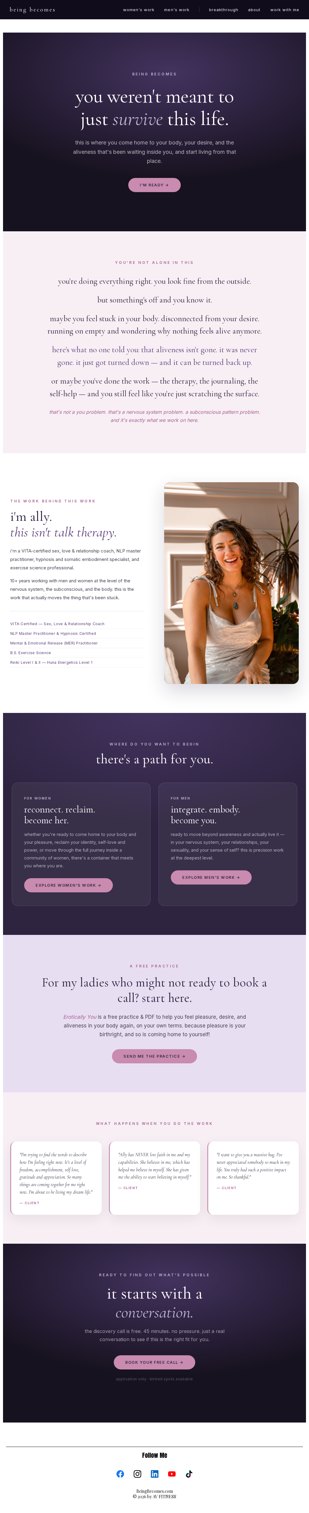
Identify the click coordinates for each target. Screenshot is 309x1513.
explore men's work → (211, 877)
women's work (138, 9)
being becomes (33, 9)
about (254, 9)
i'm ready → (154, 185)
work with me (284, 9)
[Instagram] (137, 1474)
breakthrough (223, 9)
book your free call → (154, 1362)
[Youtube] (171, 1474)
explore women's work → (68, 885)
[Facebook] (120, 1474)
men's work (176, 9)
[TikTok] (189, 1474)
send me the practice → (154, 1056)
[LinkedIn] (154, 1474)
